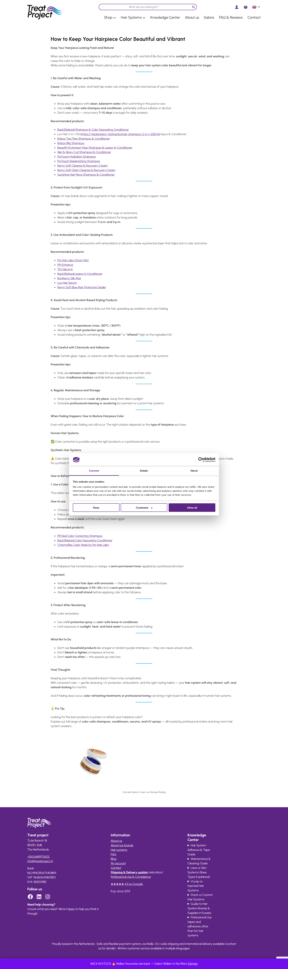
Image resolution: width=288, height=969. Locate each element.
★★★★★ (117, 884)
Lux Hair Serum (67, 283)
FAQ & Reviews (231, 17)
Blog (113, 859)
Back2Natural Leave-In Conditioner (79, 274)
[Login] (237, 7)
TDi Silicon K (65, 269)
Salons (209, 17)
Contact (254, 17)
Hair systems (119, 850)
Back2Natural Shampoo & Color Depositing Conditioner (93, 129)
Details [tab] (144, 470)
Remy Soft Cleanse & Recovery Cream (82, 165)
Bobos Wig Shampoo (70, 143)
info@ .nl (40, 861)
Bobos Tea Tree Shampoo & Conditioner (83, 138)
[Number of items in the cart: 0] (246, 7)
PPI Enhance (65, 265)
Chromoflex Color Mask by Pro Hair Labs (83, 545)
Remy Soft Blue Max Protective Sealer (81, 287)
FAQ (113, 854)
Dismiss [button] (193, 964)
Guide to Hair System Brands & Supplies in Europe (199, 908)
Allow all (192, 507)
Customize (142, 507)
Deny (96, 507)
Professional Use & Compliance (131, 877)
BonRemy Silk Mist (69, 278)
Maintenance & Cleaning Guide (199, 861)
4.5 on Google (134, 884)
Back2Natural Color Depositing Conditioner (84, 540)
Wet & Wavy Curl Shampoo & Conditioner (84, 152)
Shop (108, 17)
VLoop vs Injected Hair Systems (196, 886)
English (256, 8)
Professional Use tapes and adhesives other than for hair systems (200, 926)
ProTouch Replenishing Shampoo (78, 161)
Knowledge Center (165, 17)
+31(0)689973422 (38, 857)
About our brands (122, 845)
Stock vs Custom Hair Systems (200, 897)
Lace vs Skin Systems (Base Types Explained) (199, 872)
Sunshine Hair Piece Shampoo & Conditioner (86, 174)
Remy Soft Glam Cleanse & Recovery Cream (86, 170)
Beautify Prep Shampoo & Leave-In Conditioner (94, 147)
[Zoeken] (193, 7)
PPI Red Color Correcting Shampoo (79, 536)
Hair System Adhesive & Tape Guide (199, 850)
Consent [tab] (94, 470)
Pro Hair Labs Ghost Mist (73, 260)
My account (118, 863)
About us (192, 17)
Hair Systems (131, 17)
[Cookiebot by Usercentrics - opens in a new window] (200, 459)
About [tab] (194, 470)
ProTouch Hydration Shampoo (76, 156)
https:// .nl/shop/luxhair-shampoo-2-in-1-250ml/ (120, 134)
